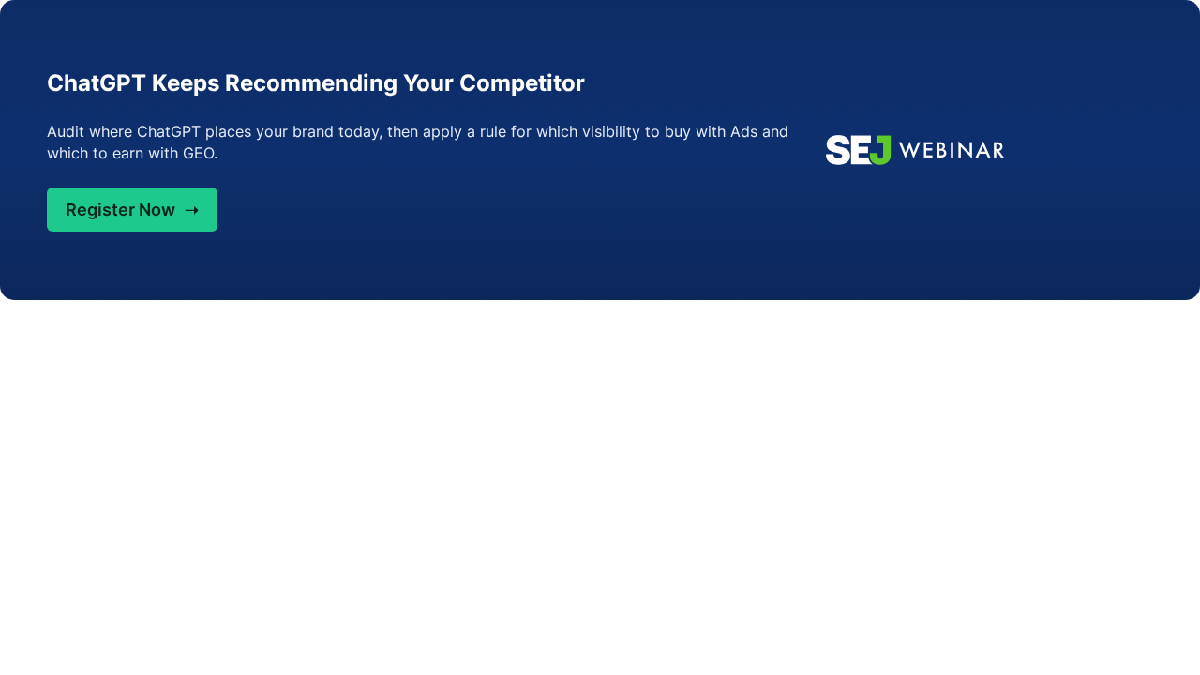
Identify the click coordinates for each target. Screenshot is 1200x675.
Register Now (132, 209)
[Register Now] (987, 150)
